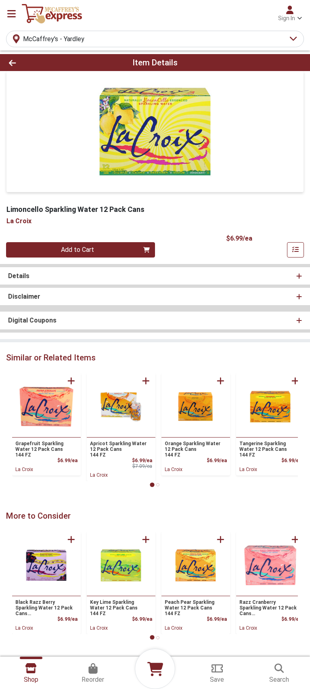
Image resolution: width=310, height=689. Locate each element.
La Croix (24, 469)
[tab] (152, 484)
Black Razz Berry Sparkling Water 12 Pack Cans (44, 607)
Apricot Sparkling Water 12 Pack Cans (118, 449)
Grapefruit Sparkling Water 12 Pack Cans (39, 449)
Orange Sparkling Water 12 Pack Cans (192, 449)
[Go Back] (43, 62)
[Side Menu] (11, 13)
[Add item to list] (295, 250)
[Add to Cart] (71, 380)
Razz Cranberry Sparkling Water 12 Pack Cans (268, 607)
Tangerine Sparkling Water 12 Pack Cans (263, 449)
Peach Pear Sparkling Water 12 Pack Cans (189, 607)
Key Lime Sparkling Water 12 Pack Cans (114, 607)
